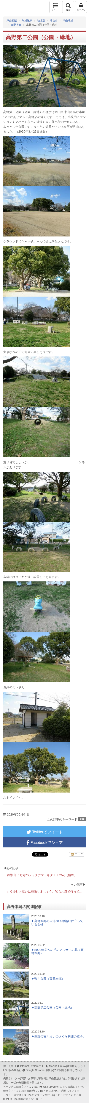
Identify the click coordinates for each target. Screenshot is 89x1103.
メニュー (55, 9)
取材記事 (27, 20)
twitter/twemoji (51, 1086)
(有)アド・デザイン (62, 1094)
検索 (68, 9)
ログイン (81, 9)
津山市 (54, 20)
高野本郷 (16, 24)
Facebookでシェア (46, 842)
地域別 (41, 20)
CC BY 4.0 (42, 1090)
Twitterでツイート (47, 831)
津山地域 (68, 20)
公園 (82, 819)
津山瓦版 (12, 7)
